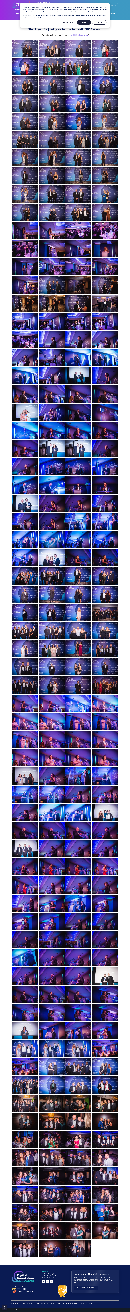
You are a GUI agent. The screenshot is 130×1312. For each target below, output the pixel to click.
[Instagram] (51, 1281)
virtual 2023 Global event (78, 35)
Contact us (110, 13)
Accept (84, 22)
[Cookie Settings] (4, 1307)
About (17, 13)
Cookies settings (68, 22)
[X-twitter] (43, 1281)
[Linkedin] (47, 1281)
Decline (99, 22)
